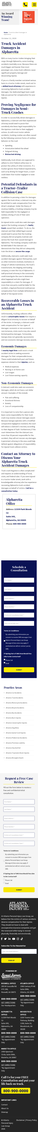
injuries (24, 362)
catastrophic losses (16, 316)
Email (7, 663)
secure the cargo (23, 251)
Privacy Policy (31, 1120)
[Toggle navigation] (34, 4)
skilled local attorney (12, 86)
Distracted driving (13, 154)
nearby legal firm (10, 350)
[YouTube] (13, 939)
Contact (4, 1104)
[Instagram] (18, 939)
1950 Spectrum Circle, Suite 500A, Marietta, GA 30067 (8, 1054)
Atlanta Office (27, 983)
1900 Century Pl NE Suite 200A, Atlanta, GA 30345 (27, 989)
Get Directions (8, 1002)
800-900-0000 (19, 523)
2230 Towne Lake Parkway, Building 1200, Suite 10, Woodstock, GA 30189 (27, 1023)
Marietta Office (8, 1048)
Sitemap (4, 1112)
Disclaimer (20, 1120)
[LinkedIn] (9, 939)
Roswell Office (8, 983)
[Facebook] (1, 939)
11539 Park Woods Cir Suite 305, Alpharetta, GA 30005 (8, 1023)
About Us (5, 1108)
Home (6, 32)
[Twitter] (5, 939)
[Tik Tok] (22, 939)
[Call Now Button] (25, 4)
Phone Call (9, 660)
